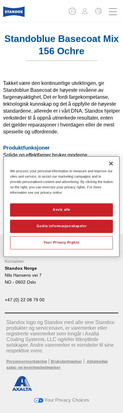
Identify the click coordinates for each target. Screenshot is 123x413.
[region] (61, 206)
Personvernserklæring (26, 361)
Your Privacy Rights (61, 242)
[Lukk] (111, 163)
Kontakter (14, 261)
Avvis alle (61, 209)
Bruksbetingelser (66, 361)
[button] (73, 13)
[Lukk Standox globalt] (98, 12)
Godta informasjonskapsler (61, 226)
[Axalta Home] (14, 14)
